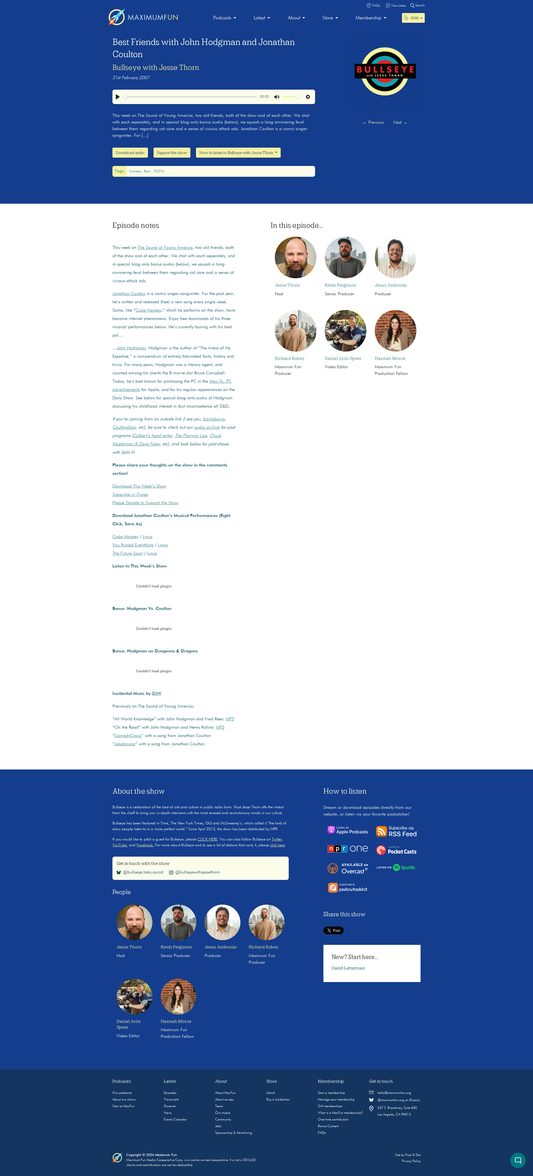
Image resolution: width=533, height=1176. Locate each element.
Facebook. (145, 845)
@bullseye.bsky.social (143, 872)
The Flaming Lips (191, 436)
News (168, 1113)
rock (148, 171)
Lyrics (147, 537)
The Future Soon (127, 553)
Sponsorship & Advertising (233, 1133)
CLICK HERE (207, 839)
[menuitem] (224, 18)
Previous (373, 122)
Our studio (222, 1113)
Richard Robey (289, 358)
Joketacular (124, 744)
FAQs (322, 1133)
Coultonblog (124, 427)
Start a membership (331, 1093)
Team (219, 1106)
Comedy (135, 171)
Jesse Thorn (287, 285)
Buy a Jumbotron (278, 1099)
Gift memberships (330, 1106)
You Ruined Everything (133, 545)
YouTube (119, 845)
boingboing (214, 419)
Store (328, 18)
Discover (170, 1106)
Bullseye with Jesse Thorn (155, 67)
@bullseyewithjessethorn (197, 872)
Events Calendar (175, 1119)
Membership (368, 18)
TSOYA (159, 171)
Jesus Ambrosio (391, 285)
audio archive (207, 427)
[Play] (118, 97)
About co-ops (224, 1099)
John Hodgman (131, 348)
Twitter (277, 839)
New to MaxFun (123, 1106)
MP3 (230, 719)
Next (400, 122)
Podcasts (222, 18)
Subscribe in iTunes (130, 495)
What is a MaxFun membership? (340, 1113)
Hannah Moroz (390, 358)
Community (223, 1119)
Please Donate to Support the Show (145, 503)
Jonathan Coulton (128, 294)
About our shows (124, 1099)
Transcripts (171, 1099)
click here (277, 845)
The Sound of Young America (165, 248)
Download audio (130, 152)
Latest (259, 18)
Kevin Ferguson (340, 285)
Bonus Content (328, 1126)
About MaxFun (225, 1093)
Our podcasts (122, 1093)
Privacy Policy (411, 1161)
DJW (156, 694)
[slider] (190, 96)
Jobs (218, 1126)
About (294, 18)
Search (419, 5)
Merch (270, 1093)
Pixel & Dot (413, 1155)
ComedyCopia (128, 736)
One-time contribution (333, 1119)
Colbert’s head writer (152, 436)
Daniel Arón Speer (343, 358)
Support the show (172, 152)
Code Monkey (148, 310)
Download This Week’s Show (139, 486)
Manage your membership (336, 1099)
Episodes (170, 1093)
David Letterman (348, 968)
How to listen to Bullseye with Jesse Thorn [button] (236, 152)
